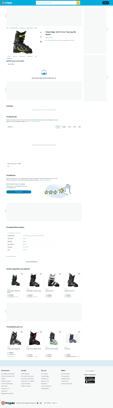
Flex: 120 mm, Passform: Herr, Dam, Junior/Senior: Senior (60, 40)
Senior (24, 244)
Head (24, 238)
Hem (7, 27)
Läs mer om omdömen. (45, 180)
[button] (41, 32)
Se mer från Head (10, 256)
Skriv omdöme (49, 37)
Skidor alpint (30, 27)
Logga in (105, 2)
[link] (15, 285)
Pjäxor (35, 27)
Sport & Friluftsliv (14, 27)
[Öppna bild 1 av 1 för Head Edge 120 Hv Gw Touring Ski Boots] (22, 42)
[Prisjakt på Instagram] (41, 403)
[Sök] (78, 3)
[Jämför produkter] (41, 41)
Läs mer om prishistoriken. (33, 121)
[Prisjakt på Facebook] (38, 403)
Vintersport (22, 27)
